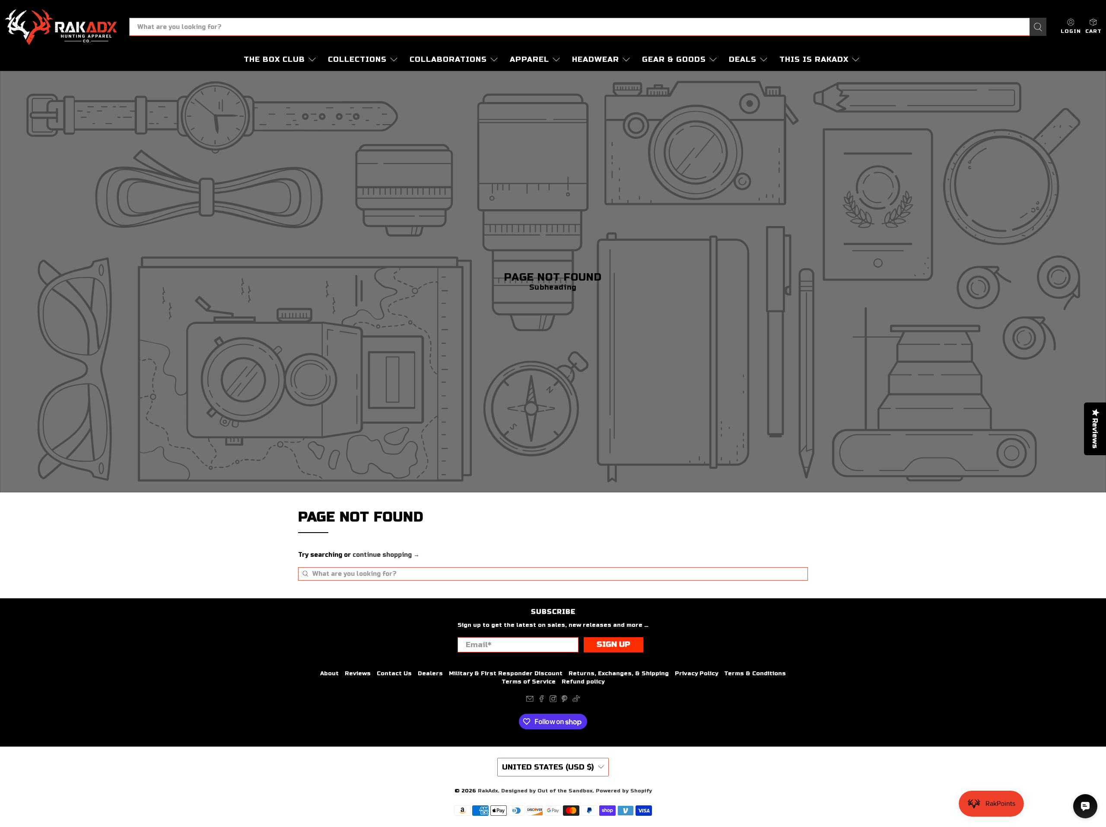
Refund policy (583, 681)
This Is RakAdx (814, 59)
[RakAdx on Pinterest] (564, 700)
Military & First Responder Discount (506, 673)
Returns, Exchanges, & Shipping (619, 673)
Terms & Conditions (755, 673)
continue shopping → (386, 555)
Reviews (358, 673)
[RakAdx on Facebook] (541, 700)
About (329, 673)
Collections (357, 59)
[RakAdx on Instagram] (553, 700)
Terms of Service (529, 681)
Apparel (529, 59)
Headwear (595, 59)
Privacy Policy (696, 673)
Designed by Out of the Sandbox (546, 791)
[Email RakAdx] (530, 700)
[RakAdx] (61, 27)
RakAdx (488, 791)
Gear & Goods (674, 59)
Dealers (430, 673)
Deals (742, 59)
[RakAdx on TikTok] (576, 700)
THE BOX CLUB (274, 59)
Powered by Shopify (624, 791)
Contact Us (394, 673)
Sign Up (613, 644)
